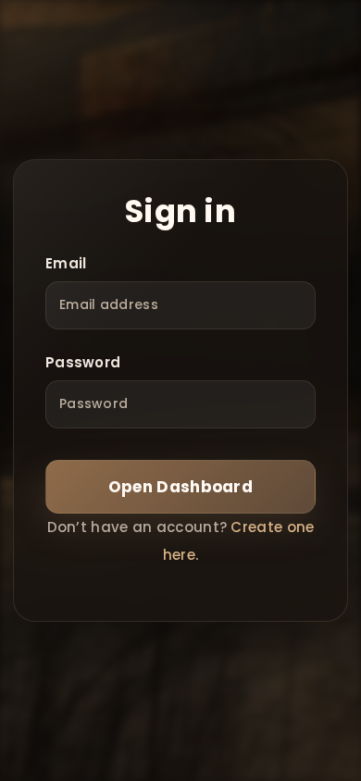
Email (66, 263)
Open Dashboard (180, 487)
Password (82, 362)
